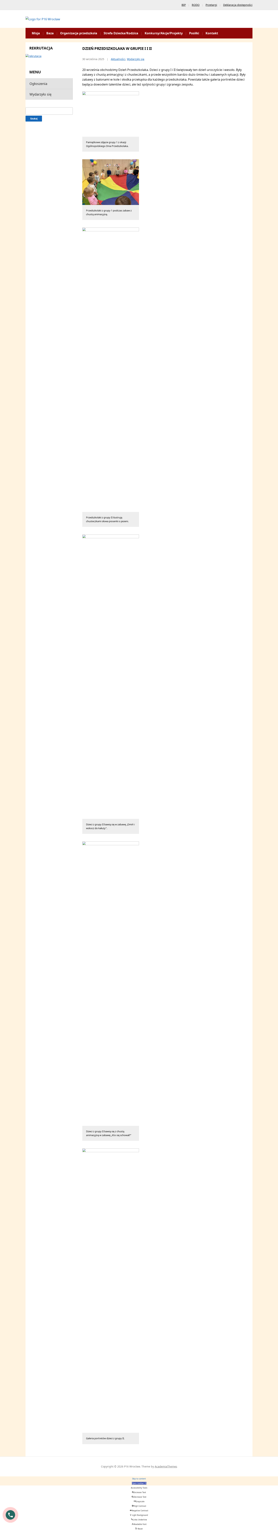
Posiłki (194, 33)
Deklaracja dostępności (237, 5)
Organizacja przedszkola (78, 33)
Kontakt (212, 33)
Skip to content (139, 1478)
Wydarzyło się (40, 94)
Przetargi (211, 5)
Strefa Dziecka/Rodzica (121, 33)
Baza (50, 33)
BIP (184, 5)
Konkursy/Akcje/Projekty (164, 33)
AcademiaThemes (166, 1466)
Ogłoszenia (38, 83)
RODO (196, 5)
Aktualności (118, 59)
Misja (36, 33)
